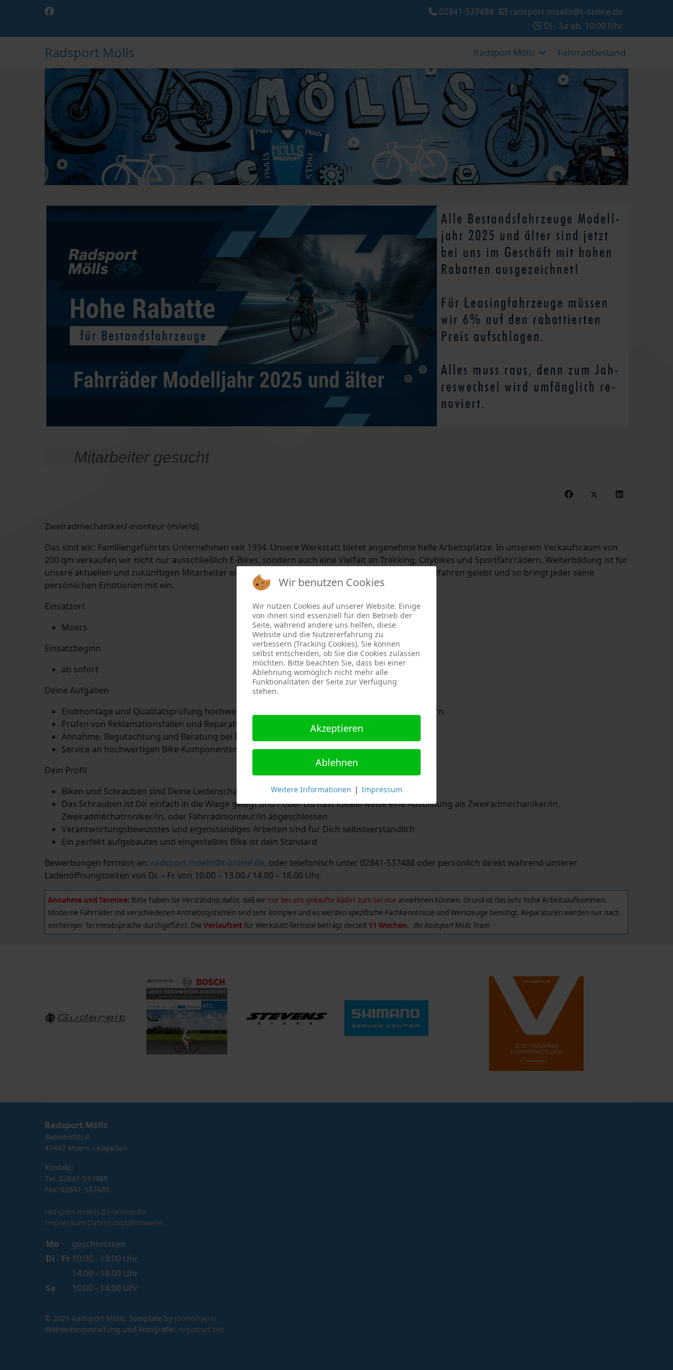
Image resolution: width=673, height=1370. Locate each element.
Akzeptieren (336, 728)
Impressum (382, 789)
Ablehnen (336, 762)
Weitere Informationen (311, 789)
